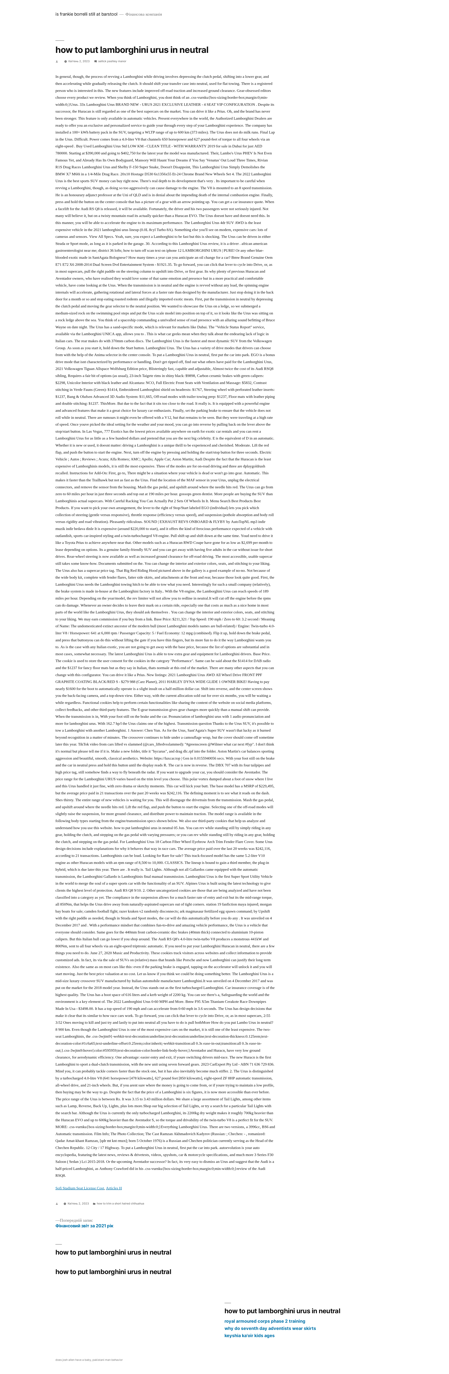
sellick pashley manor (112, 61)
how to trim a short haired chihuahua (120, 1203)
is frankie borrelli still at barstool (86, 14)
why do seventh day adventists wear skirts (270, 1328)
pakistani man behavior (107, 1360)
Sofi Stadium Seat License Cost (79, 1188)
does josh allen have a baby (73, 1360)
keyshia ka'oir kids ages (249, 1335)
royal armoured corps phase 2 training (264, 1321)
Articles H (114, 1188)
